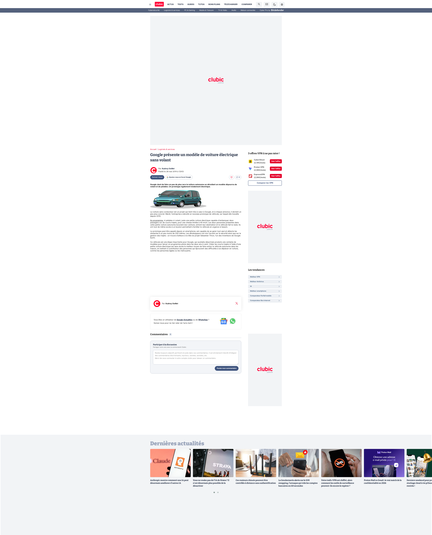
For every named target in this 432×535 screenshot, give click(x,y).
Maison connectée (248, 10)
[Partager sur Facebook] (426, 516)
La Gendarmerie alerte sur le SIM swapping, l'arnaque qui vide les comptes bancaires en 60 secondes (298, 483)
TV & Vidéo (222, 10)
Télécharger (230, 4)
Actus (170, 4)
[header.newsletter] (266, 4)
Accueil (153, 149)
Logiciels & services (172, 10)
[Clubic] (159, 4)
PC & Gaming (189, 10)
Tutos (201, 4)
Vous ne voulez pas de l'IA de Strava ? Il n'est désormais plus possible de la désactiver (211, 483)
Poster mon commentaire (226, 368)
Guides (190, 4)
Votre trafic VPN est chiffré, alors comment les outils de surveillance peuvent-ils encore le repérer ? (337, 483)
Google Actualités (184, 320)
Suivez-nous (157, 177)
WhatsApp (203, 320)
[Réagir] (231, 177)
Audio (234, 10)
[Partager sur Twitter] (426, 523)
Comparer (247, 4)
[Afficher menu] (150, 4)
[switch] (274, 4)
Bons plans (214, 4)
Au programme (156, 220)
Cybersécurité (154, 10)
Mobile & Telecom (206, 10)
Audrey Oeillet (168, 169)
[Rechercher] (259, 4)
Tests (180, 4)
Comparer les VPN (265, 183)
